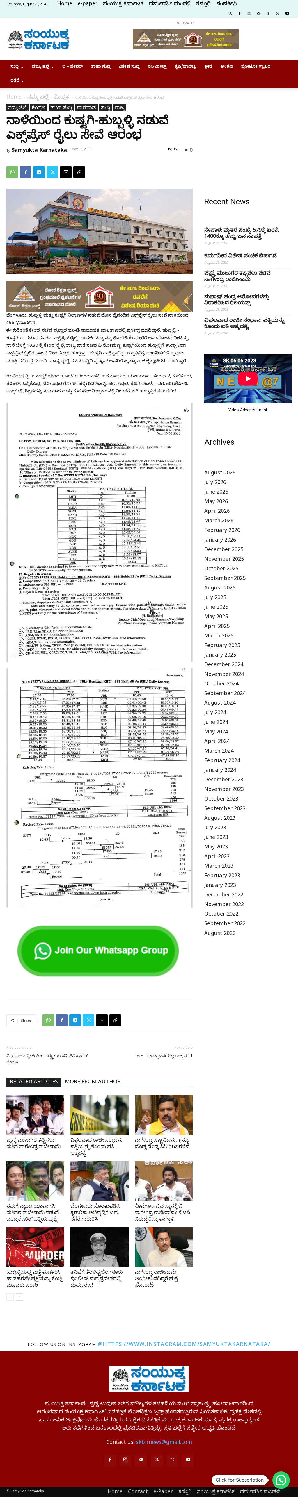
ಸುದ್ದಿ (14, 67)
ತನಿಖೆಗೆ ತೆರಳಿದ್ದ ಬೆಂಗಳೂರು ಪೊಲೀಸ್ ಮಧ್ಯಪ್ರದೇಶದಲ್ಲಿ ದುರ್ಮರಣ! (96, 1278)
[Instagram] (248, 13)
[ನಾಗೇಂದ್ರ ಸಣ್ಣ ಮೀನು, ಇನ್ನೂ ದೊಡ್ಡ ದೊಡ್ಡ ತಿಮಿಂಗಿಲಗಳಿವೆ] (164, 1115)
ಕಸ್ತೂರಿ (203, 4)
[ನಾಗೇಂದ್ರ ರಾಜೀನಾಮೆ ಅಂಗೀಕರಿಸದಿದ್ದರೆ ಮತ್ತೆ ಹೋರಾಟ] (164, 1247)
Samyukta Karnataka (39, 149)
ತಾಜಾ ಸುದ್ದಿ (101, 67)
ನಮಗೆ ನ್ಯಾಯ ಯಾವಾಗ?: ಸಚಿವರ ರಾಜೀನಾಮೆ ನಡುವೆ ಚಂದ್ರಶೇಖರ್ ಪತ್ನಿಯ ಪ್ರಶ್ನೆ (32, 1212)
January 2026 (220, 540)
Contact (138, 1491)
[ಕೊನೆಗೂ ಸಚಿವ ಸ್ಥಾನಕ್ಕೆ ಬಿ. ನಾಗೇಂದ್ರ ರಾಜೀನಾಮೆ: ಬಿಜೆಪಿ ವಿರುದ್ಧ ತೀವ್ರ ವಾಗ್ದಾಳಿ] (164, 1181)
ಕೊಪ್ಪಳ (61, 97)
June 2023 (216, 838)
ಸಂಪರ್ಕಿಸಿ (226, 4)
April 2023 (217, 857)
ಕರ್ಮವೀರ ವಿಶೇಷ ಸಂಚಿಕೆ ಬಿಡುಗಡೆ (240, 256)
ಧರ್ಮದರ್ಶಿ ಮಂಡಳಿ (170, 4)
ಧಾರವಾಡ (86, 107)
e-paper (87, 4)
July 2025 (215, 598)
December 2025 (223, 550)
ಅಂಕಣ (227, 67)
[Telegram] (39, 172)
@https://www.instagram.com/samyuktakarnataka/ (184, 1343)
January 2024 (220, 771)
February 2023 (222, 876)
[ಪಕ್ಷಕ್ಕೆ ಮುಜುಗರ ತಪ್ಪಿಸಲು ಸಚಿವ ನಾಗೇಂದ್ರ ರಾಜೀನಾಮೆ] (35, 1115)
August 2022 (219, 934)
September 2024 (225, 694)
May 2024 (216, 732)
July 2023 (215, 828)
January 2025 (220, 656)
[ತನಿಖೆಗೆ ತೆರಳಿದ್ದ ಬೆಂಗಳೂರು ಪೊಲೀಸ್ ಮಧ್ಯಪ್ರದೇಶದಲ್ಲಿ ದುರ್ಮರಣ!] (99, 1247)
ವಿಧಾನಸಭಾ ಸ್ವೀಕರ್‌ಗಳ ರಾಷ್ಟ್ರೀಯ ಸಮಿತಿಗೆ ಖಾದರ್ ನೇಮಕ (47, 1058)
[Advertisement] (248, 140)
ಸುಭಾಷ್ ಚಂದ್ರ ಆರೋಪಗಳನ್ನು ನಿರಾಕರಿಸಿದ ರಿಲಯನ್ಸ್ (236, 300)
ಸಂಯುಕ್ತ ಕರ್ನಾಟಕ (123, 4)
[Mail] (258, 13)
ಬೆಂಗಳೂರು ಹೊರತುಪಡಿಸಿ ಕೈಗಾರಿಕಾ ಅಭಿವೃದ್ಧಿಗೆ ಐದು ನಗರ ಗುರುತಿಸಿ (95, 1212)
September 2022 (225, 924)
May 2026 (216, 502)
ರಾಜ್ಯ (119, 107)
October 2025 (221, 569)
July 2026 (215, 483)
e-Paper (163, 1491)
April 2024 (217, 742)
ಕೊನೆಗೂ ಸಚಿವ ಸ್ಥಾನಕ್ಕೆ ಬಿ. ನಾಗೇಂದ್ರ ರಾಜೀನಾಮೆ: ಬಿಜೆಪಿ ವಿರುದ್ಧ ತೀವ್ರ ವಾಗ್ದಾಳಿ (162, 1212)
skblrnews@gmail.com (164, 1443)
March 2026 (218, 521)
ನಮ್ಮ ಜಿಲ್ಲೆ (40, 67)
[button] (230, 13)
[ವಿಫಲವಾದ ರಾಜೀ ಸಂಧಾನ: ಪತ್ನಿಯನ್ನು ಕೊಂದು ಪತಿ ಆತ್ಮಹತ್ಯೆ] (99, 1115)
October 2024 (221, 684)
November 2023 (224, 790)
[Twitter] (268, 13)
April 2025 (217, 627)
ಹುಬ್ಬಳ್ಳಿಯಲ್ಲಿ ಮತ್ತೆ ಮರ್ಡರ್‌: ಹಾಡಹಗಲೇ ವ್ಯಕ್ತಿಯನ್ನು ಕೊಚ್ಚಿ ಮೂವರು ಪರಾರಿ (34, 1278)
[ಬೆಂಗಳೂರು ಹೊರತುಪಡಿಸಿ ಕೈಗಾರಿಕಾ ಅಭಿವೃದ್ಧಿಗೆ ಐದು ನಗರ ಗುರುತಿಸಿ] (99, 1181)
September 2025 (225, 579)
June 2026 (216, 492)
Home (64, 4)
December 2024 (223, 665)
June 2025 (216, 608)
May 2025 (216, 617)
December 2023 (223, 780)
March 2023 (218, 867)
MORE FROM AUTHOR (92, 1082)
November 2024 (224, 675)
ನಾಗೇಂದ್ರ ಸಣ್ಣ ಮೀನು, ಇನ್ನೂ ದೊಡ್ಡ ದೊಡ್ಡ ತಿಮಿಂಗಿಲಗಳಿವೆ (162, 1143)
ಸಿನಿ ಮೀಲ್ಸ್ (157, 67)
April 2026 (217, 512)
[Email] (66, 172)
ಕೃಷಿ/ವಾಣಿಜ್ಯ (185, 67)
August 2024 (219, 704)
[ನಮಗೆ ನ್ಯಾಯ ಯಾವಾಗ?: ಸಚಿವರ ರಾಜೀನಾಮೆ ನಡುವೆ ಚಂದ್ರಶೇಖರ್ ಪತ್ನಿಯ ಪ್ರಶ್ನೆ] (35, 1181)
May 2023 (216, 847)
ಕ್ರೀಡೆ (208, 67)
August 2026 (219, 473)
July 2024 (215, 713)
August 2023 (219, 819)
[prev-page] (10, 1297)
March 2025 (218, 636)
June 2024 (216, 723)
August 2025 (219, 588)
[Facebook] (239, 13)
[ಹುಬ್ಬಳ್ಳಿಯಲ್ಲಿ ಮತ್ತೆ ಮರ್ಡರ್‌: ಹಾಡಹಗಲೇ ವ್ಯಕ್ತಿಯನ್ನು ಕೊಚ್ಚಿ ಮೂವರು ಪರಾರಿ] (35, 1247)
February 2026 (222, 531)
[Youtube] (287, 13)
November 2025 (224, 560)
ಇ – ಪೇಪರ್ (72, 67)
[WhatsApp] (277, 13)
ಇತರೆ (14, 81)
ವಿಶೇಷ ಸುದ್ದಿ (129, 67)
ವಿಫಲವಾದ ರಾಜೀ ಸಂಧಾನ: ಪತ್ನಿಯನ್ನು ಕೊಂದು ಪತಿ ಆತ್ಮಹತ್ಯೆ (96, 1146)
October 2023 (221, 799)
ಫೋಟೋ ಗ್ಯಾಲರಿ (255, 67)
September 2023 (225, 809)
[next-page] (19, 1297)
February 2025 (222, 646)
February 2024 (222, 761)
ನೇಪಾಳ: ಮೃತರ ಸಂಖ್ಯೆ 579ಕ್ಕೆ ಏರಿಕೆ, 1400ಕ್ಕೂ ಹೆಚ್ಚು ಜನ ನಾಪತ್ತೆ (241, 234)
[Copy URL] (79, 172)
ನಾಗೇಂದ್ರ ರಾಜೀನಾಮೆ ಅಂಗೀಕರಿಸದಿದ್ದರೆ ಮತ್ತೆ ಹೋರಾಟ (156, 1278)
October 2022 (221, 915)
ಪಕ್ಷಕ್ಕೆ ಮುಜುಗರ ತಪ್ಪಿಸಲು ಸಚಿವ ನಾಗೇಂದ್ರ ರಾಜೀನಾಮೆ (33, 1143)
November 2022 (224, 905)
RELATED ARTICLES (34, 1082)
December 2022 (223, 895)
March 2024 (218, 751)
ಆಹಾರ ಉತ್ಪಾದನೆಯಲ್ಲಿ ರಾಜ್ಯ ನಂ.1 (165, 1055)
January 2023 (220, 886)
